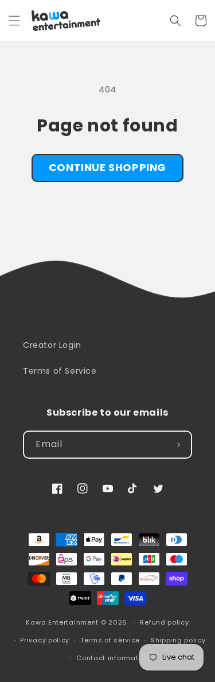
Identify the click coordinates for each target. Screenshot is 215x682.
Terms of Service (60, 371)
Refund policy (164, 622)
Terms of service (110, 640)
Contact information (112, 657)
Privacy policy (44, 640)
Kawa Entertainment (63, 622)
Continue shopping (107, 167)
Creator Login (52, 345)
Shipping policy (178, 640)
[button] (14, 20)
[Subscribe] (178, 445)
